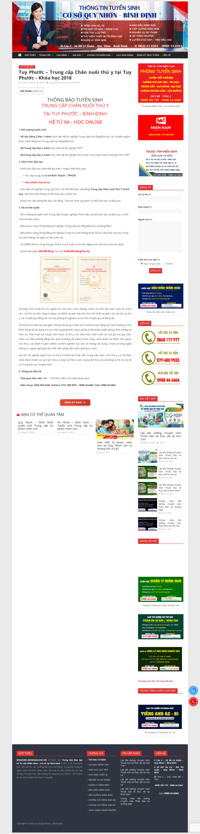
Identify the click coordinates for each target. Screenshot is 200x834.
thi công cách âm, (147, 681)
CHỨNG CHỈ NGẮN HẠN (99, 55)
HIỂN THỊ (37, 91)
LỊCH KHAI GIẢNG (124, 55)
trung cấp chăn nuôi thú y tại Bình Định (64, 82)
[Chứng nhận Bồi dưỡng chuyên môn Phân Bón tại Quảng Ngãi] (147, 499)
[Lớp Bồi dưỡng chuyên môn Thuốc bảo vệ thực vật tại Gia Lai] (147, 467)
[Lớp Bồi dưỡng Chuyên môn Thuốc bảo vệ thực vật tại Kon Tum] (160, 405)
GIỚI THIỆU (30, 55)
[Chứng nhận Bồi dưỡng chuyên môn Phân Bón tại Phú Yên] (147, 518)
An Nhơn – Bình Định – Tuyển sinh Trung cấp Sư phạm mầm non (75, 425)
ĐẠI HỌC (77, 55)
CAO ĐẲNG (61, 55)
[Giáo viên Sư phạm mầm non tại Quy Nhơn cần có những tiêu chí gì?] (115, 421)
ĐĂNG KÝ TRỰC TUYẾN (148, 55)
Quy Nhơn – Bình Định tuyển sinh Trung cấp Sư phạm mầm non (35, 425)
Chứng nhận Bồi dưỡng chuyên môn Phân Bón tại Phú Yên (170, 523)
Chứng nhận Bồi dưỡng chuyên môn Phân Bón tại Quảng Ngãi (170, 505)
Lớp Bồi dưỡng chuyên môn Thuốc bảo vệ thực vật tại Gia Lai (170, 471)
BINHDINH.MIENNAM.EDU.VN (32, 760)
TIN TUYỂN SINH (27, 67)
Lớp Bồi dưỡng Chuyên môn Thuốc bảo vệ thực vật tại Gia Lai (170, 455)
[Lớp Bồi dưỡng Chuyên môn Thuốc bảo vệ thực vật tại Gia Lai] (147, 451)
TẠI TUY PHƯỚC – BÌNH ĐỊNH (75, 113)
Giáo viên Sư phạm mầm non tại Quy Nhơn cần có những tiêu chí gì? (114, 445)
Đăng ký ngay (73, 402)
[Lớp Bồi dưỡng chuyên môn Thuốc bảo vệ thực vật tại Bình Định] (147, 483)
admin (42, 82)
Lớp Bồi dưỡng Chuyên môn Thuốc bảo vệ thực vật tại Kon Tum (160, 436)
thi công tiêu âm (164, 681)
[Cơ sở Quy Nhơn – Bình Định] (20, 55)
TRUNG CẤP (45, 55)
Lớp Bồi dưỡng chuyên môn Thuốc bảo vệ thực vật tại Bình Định (170, 487)
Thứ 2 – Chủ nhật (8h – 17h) (168, 778)
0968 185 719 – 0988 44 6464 (169, 785)
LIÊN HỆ (167, 55)
